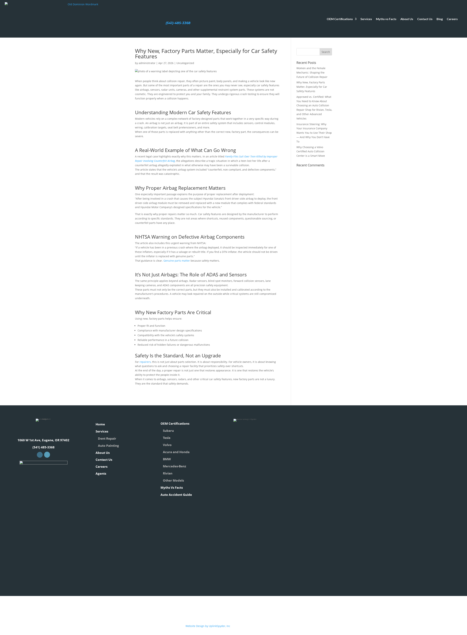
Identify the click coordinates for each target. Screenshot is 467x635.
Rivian (167, 473)
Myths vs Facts (386, 19)
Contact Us (425, 19)
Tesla (166, 438)
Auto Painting (108, 445)
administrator (147, 63)
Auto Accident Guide (176, 495)
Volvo (167, 445)
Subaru (168, 431)
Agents (101, 473)
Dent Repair (107, 438)
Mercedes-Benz (174, 466)
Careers (452, 19)
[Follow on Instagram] (47, 455)
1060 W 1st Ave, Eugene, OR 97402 (43, 440)
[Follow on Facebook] (40, 455)
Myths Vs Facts (172, 487)
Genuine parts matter (176, 260)
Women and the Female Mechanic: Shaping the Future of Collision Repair (311, 72)
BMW (167, 459)
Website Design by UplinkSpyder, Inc (208, 626)
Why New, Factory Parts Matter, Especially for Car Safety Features (311, 87)
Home (100, 424)
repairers (145, 362)
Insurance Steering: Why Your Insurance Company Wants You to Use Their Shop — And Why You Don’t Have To (314, 132)
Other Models (173, 480)
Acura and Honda (176, 452)
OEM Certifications (340, 19)
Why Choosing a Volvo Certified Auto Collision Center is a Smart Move (310, 151)
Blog (440, 19)
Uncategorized (185, 63)
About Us (406, 19)
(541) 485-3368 (43, 447)
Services (366, 19)
